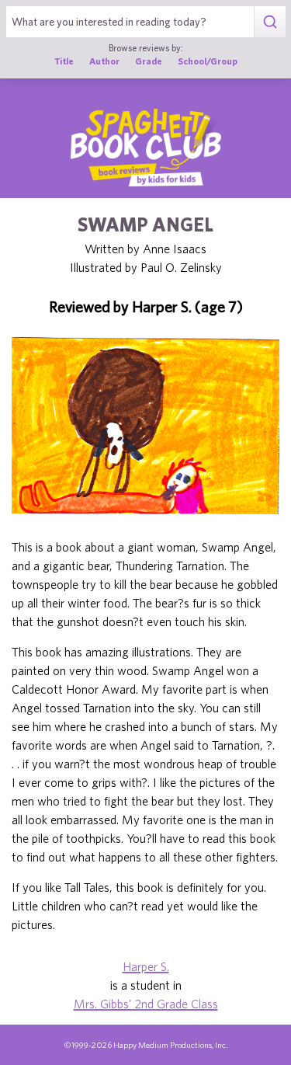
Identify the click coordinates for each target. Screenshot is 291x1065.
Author (104, 61)
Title (64, 61)
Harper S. (146, 966)
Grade (148, 61)
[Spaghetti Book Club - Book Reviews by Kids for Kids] (146, 147)
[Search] (270, 21)
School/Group (207, 61)
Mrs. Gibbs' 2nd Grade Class (146, 1004)
